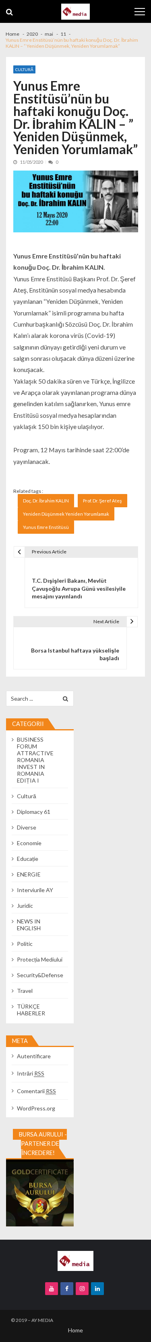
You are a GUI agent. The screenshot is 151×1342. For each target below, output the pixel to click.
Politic (25, 943)
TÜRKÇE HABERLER (31, 1010)
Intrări (30, 1073)
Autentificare (34, 1056)
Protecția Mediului (39, 959)
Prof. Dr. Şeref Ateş (102, 500)
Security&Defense (40, 975)
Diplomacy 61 (33, 811)
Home (75, 1330)
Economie (29, 843)
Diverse (26, 827)
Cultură (24, 69)
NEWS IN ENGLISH (29, 924)
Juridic (25, 905)
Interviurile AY (35, 890)
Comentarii (36, 1091)
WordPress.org (36, 1108)
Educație (27, 858)
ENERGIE (29, 874)
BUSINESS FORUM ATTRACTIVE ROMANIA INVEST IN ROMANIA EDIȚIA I (35, 760)
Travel (25, 990)
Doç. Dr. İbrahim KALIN (46, 500)
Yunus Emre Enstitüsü (46, 527)
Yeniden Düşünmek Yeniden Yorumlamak (66, 513)
